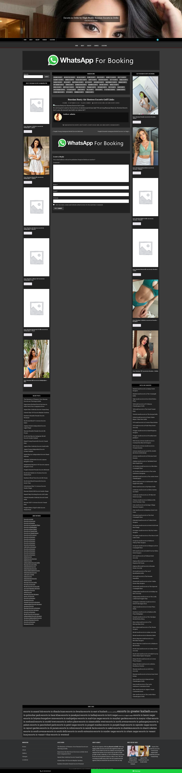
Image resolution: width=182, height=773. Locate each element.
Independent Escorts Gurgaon (33, 604)
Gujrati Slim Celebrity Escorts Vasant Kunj (36, 409)
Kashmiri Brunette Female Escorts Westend (70, 764)
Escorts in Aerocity (29, 521)
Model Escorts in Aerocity (31, 586)
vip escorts (69, 92)
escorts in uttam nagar (127, 731)
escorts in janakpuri (70, 715)
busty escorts (122, 77)
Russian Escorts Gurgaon (31, 594)
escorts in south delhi (57, 731)
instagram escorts (59, 85)
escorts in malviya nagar (90, 718)
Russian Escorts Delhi (30, 565)
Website (55, 198)
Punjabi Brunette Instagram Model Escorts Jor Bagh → (114, 131)
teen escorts (98, 90)
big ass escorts (81, 77)
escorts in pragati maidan (89, 725)
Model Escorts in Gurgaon (31, 614)
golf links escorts (105, 125)
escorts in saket (105, 728)
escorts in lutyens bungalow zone (39, 718)
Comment (56, 162)
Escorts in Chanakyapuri (31, 533)
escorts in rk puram (49, 728)
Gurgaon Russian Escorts (31, 620)
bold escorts (100, 77)
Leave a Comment (86, 103)
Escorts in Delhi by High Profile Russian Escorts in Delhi (91, 17)
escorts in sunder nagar (104, 731)
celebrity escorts (58, 80)
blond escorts (91, 77)
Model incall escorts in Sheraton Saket (144, 635)
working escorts (79, 92)
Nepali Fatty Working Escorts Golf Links (36, 494)
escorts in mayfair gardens (116, 718)
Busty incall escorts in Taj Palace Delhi (144, 486)
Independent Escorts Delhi (32, 563)
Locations (52, 40)
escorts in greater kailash (133, 711)
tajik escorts (81, 90)
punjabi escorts (91, 87)
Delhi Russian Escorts (30, 569)
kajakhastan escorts (80, 85)
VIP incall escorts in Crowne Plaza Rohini (145, 422)
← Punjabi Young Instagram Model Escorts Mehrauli (67, 131)
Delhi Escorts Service (30, 559)
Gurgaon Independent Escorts (33, 618)
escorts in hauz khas (51, 715)
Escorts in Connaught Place (32, 525)
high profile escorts (77, 82)
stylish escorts (71, 90)
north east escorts (68, 87)
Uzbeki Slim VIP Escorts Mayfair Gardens (36, 412)
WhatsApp (137, 771)
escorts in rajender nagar (137, 725)
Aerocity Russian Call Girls (32, 588)
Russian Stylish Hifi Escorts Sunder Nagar (36, 491)
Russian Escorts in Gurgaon (32, 608)
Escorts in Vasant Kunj (30, 531)
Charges (44, 40)
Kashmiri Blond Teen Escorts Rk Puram (36, 478)
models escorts (114, 85)
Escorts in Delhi (28, 519)
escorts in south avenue (34, 731)
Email (55, 191)
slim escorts (121, 87)
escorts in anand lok (33, 711)
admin (65, 103)
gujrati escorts (58, 82)
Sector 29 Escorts (29, 596)
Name (55, 184)
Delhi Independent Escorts (32, 570)
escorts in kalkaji (89, 715)
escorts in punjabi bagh (114, 725)
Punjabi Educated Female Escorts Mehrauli (36, 470)
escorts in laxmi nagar (144, 715)
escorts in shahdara (122, 728)
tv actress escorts (109, 90)
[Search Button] (158, 40)
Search (26, 74)
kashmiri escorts (93, 85)
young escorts (90, 92)
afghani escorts (58, 77)
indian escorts (123, 82)
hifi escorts (67, 82)
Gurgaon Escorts (29, 600)
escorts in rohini (67, 728)
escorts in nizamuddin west (92, 721)
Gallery (38, 40)
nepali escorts (57, 87)
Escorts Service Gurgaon (31, 610)
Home (25, 40)
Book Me (28, 131)
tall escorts (90, 90)
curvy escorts (93, 80)
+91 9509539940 (46, 771)
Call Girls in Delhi (29, 574)
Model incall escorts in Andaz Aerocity (144, 632)
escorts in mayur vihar (140, 718)
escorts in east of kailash (95, 711)
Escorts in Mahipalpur (30, 527)
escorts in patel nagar (66, 725)
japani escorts (69, 85)
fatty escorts (114, 80)
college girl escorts (81, 80)
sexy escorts (112, 87)
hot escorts (88, 82)
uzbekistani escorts (59, 92)
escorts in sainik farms (86, 728)
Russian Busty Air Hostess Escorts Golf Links (91, 99)
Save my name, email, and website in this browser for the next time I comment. (79, 205)
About (31, 40)
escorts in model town (46, 721)
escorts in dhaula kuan (54, 711)
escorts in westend (60, 734)
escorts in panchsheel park (43, 725)
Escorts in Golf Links (99, 103)
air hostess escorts (69, 77)
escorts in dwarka (74, 711)
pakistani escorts (80, 87)
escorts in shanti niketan (145, 728)
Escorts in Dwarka (29, 523)
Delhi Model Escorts (30, 567)
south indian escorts (59, 90)
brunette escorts (111, 77)
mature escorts (104, 85)
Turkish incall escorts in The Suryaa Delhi (145, 414)
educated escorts (103, 80)
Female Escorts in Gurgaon (32, 602)
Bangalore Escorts (29, 590)
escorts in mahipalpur (67, 718)
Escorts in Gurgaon (29, 537)
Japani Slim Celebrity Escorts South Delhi (36, 446)
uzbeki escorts (121, 90)
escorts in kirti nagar (108, 715)
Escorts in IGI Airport (30, 535)
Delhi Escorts (28, 557)
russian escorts (102, 87)
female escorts (124, 80)
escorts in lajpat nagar (125, 715)
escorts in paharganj (139, 721)
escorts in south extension (80, 731)
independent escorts (111, 82)
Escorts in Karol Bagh (30, 529)
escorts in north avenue (117, 721)
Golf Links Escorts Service (112, 103)
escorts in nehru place (67, 721)
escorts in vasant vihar (39, 734)
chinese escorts (69, 80)
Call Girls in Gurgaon (30, 547)
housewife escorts (99, 82)
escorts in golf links (93, 125)
